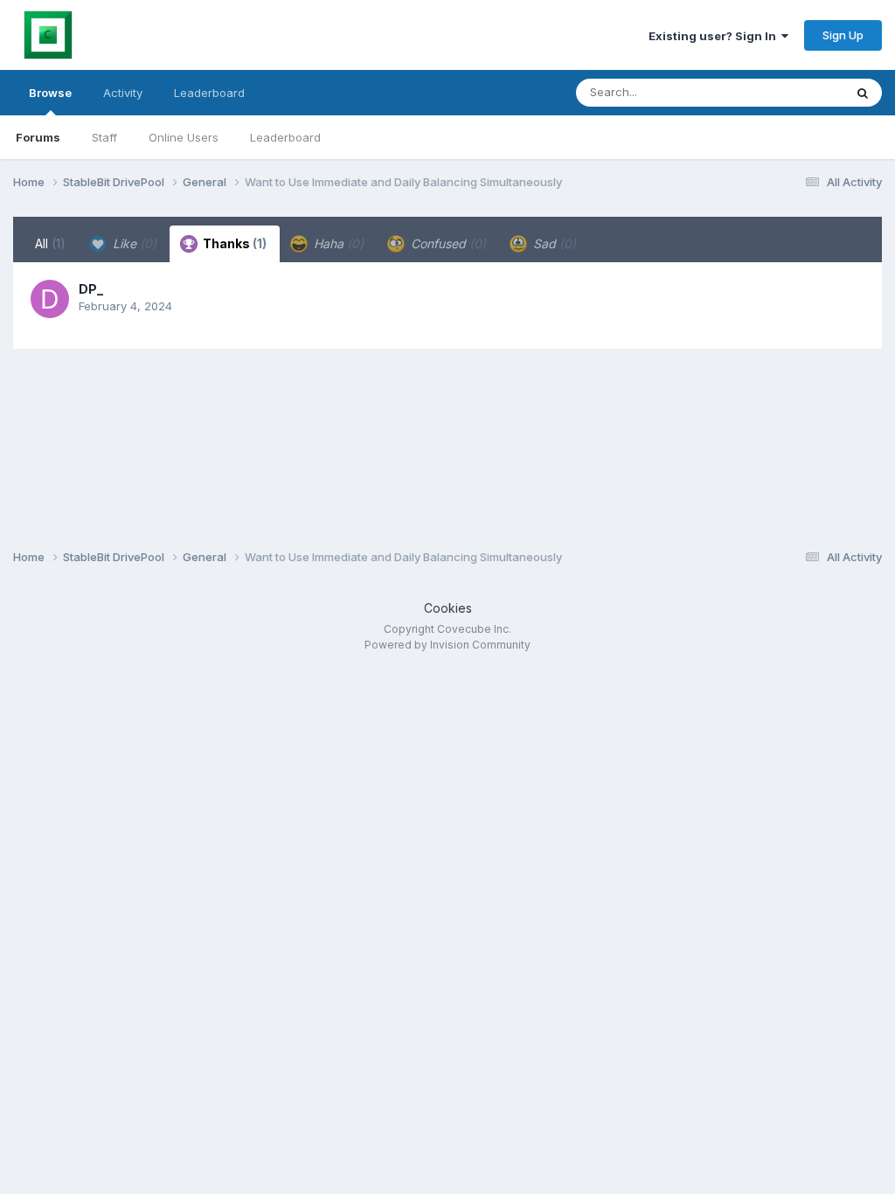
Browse (50, 93)
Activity (122, 93)
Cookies (448, 607)
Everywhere (789, 92)
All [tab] (50, 243)
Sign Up (843, 35)
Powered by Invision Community (447, 644)
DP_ (91, 288)
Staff (104, 137)
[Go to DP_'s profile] (50, 299)
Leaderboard (285, 137)
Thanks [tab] (233, 243)
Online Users (184, 137)
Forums (38, 137)
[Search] (862, 93)
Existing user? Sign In (715, 36)
